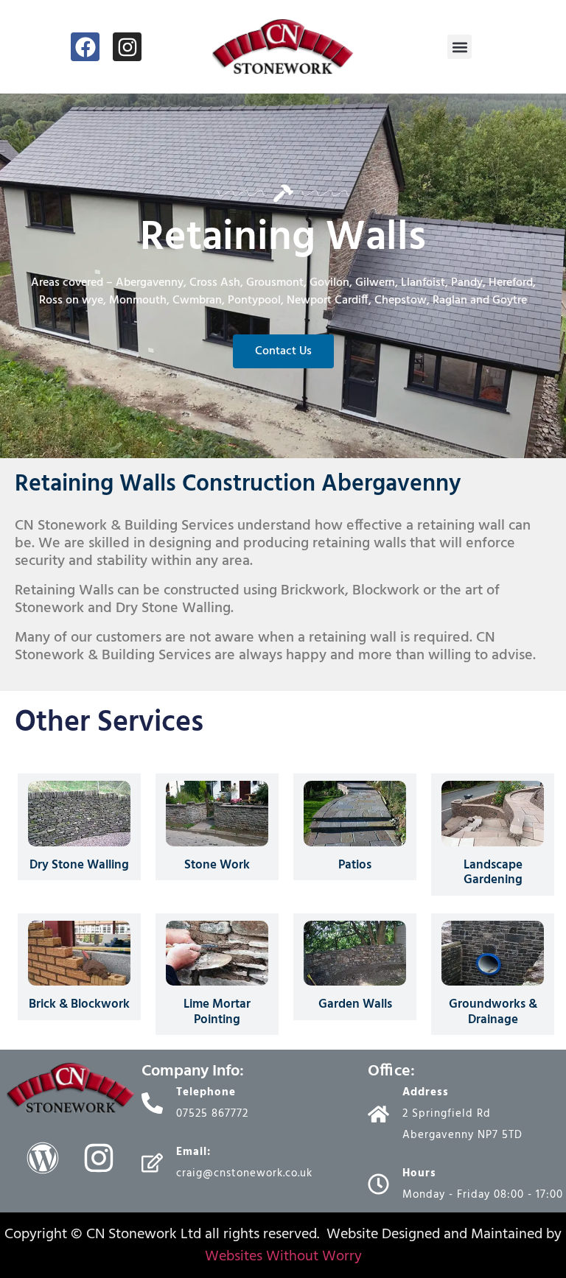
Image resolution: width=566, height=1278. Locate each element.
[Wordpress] (43, 1158)
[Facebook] (85, 46)
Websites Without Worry (283, 1256)
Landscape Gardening (493, 872)
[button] (459, 47)
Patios (354, 865)
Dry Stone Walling (79, 865)
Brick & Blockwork (79, 1004)
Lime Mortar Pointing (217, 1011)
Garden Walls (355, 1004)
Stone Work (217, 865)
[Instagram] (127, 46)
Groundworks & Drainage (493, 1011)
